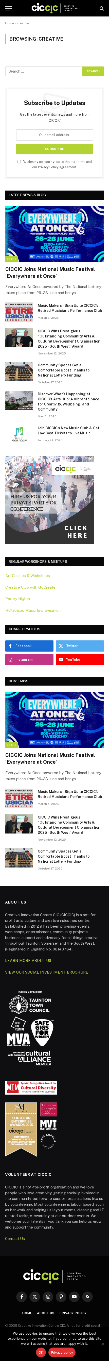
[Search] (101, 8)
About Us (46, 1313)
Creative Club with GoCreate (30, 587)
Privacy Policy (48, 167)
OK (41, 1352)
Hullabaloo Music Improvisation (33, 610)
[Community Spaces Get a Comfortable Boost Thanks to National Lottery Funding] (19, 371)
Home (9, 23)
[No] (102, 1344)
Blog (11, 259)
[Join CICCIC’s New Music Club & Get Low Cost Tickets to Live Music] (19, 434)
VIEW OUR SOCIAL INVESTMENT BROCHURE (46, 972)
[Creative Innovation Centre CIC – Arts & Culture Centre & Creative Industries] (54, 8)
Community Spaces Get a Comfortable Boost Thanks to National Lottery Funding (63, 370)
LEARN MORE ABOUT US (28, 960)
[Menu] (8, 8)
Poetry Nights (17, 599)
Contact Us (15, 1238)
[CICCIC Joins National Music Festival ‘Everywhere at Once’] (54, 234)
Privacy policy (62, 1352)
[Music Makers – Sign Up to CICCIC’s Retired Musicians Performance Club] (19, 312)
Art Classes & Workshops (27, 575)
